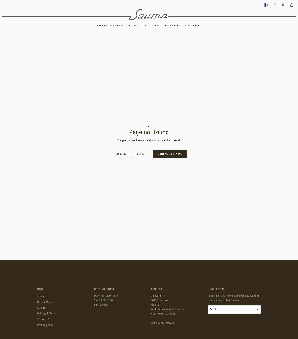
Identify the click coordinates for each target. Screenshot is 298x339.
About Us (42, 296)
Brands (132, 25)
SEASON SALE (193, 25)
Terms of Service (46, 319)
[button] (274, 5)
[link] (265, 5)
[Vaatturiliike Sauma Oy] (149, 14)
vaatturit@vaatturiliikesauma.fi (169, 309)
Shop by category (108, 25)
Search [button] (141, 153)
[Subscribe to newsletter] (257, 309)
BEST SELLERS (171, 25)
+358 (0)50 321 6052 (163, 313)
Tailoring (150, 25)
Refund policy (45, 325)
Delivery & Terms (46, 313)
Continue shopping (170, 153)
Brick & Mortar (45, 302)
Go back (121, 153)
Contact (41, 307)
